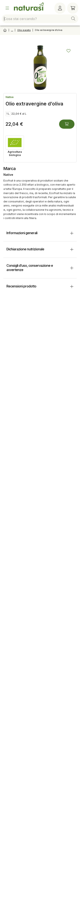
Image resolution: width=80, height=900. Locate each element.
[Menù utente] (59, 8)
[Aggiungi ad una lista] (68, 50)
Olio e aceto (24, 30)
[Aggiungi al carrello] (66, 124)
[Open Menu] (7, 8)
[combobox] (40, 18)
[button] (73, 18)
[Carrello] (72, 8)
